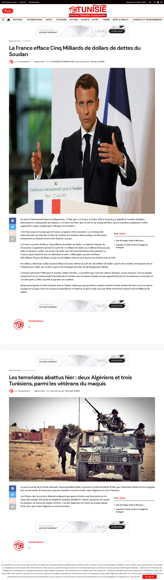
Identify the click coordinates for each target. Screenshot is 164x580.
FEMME (106, 19)
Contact (22, 2)
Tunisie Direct (24, 62)
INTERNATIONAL (35, 19)
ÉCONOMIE (61, 19)
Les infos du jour (82, 62)
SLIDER (101, 62)
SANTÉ (48, 19)
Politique (94, 62)
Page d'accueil (14, 41)
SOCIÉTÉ (85, 19)
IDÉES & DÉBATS (120, 19)
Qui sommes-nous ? (10, 2)
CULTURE (74, 19)
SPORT (95, 19)
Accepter (149, 577)
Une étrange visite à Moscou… (130, 240)
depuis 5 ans (39, 62)
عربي (8, 11)
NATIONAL (18, 19)
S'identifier (34, 2)
